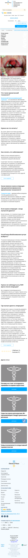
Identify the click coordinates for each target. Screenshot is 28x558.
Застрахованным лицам (5, 504)
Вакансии (17, 494)
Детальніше (14, 389)
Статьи (17, 492)
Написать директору (22, 23)
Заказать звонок (14, 18)
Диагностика (4, 485)
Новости (17, 490)
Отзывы (12, 15)
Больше (21, 15)
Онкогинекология (6, 483)
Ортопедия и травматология (5, 473)
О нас (2, 501)
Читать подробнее (7, 178)
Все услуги (6, 15)
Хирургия (3, 471)
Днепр (19, 20)
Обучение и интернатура (18, 497)
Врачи (9, 15)
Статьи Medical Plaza (9, 30)
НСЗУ (18, 15)
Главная (3, 30)
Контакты (17, 500)
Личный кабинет (11, 20)
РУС (15, 20)
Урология (3, 477)
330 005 (7, 13)
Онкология (4, 481)
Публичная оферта (20, 502)
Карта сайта (2, 545)
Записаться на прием (21, 26)
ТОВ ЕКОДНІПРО (14, 541)
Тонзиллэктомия (5, 193)
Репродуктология (5, 479)
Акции (16, 15)
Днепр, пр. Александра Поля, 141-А (10, 513)
